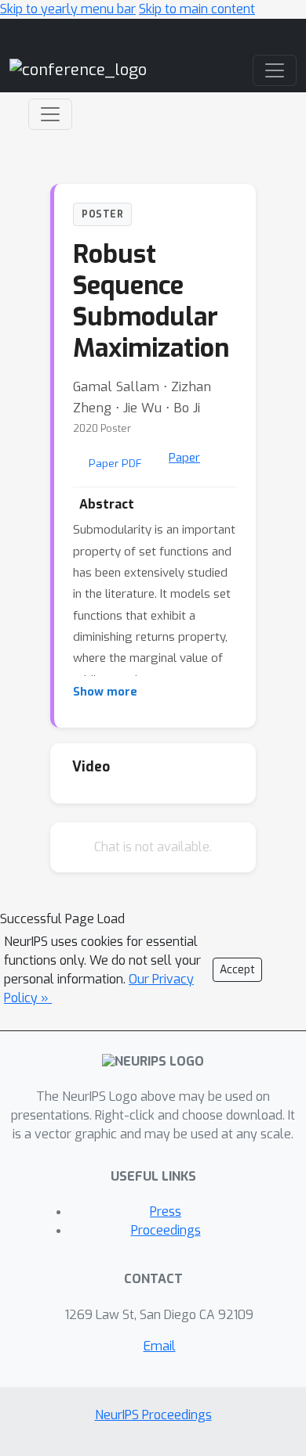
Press (165, 1211)
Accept (237, 969)
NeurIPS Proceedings (153, 1415)
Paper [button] (184, 458)
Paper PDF (115, 463)
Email (160, 1346)
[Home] (78, 69)
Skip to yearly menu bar (68, 9)
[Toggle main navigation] (275, 70)
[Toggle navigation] (50, 114)
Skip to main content (197, 9)
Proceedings (166, 1230)
